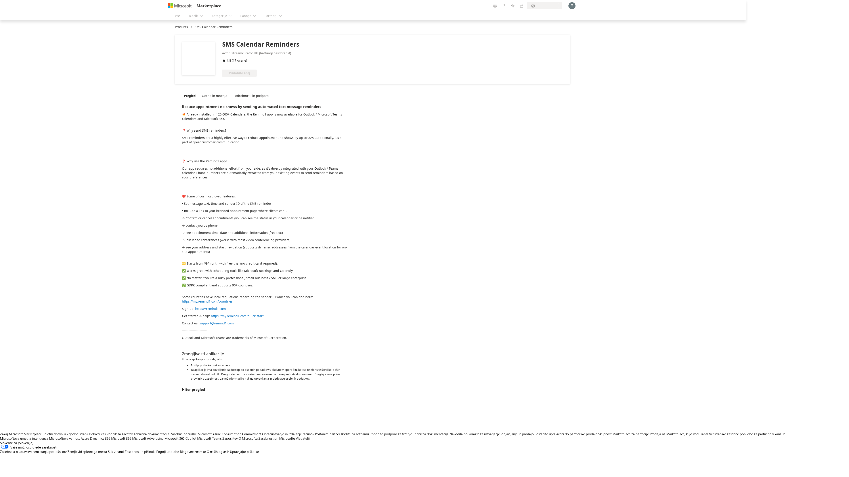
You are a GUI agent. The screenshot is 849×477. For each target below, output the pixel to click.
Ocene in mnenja (214, 96)
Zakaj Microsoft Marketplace (21, 434)
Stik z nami (116, 451)
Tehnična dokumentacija (151, 434)
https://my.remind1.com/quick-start (237, 316)
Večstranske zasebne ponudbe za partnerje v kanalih (747, 434)
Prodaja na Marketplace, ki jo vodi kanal (679, 434)
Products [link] (181, 27)
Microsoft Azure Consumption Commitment (230, 434)
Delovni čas (97, 434)
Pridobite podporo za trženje (391, 434)
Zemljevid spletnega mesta (87, 451)
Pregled (190, 96)
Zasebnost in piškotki (140, 451)
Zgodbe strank (77, 434)
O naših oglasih (218, 451)
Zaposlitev (230, 438)
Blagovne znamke (193, 451)
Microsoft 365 (121, 438)
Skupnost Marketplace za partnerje (623, 434)
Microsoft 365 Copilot (180, 438)
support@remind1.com (216, 323)
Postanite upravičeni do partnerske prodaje (566, 434)
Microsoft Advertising (148, 438)
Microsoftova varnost (64, 438)
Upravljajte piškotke (244, 451)
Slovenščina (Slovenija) (16, 443)
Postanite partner (327, 434)
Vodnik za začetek (120, 434)
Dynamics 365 (100, 438)
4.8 (229, 60)
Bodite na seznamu (355, 434)
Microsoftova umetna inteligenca (24, 438)
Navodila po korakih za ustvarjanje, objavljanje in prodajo (491, 434)
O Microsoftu (248, 438)
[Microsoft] (180, 5)
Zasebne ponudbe (183, 434)
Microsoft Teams (209, 438)
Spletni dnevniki (54, 434)
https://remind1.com (210, 309)
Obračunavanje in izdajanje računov (288, 434)
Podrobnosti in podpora (251, 96)
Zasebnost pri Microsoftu (276, 438)
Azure (85, 438)
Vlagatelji (303, 438)
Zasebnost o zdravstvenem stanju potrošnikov (33, 451)
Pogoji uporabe (167, 451)
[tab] (191, 95)
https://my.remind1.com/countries (207, 301)
